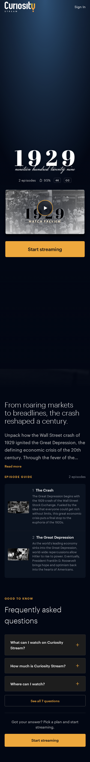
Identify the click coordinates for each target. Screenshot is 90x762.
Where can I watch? (27, 683)
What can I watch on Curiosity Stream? (36, 645)
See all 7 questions (45, 700)
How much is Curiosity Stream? (38, 665)
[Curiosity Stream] (20, 7)
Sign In (80, 6)
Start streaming (45, 249)
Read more (13, 466)
